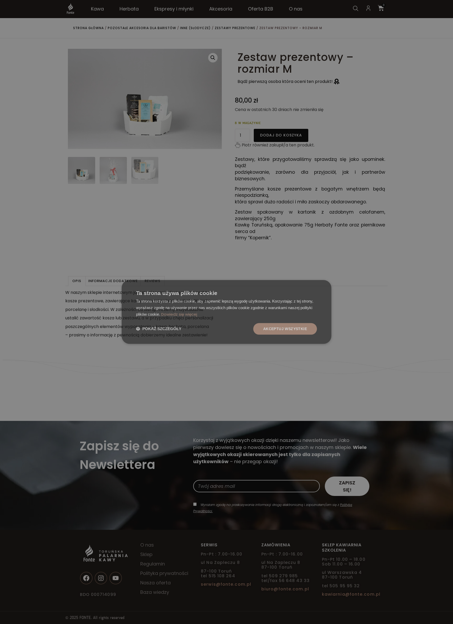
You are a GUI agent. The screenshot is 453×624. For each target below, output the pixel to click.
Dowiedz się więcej (206, 314)
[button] (157, 329)
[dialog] (226, 312)
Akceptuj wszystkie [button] (286, 328)
